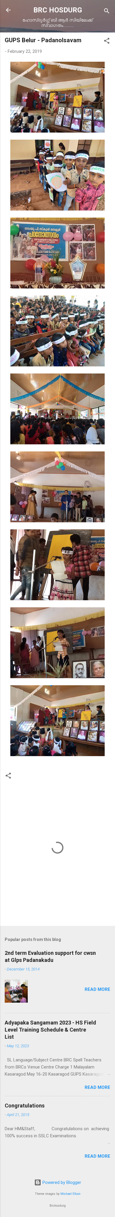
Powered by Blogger (61, 1182)
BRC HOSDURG (57, 10)
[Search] (106, 12)
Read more (97, 989)
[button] (106, 41)
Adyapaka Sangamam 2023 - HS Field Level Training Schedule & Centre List (50, 1029)
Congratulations (25, 1105)
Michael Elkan (70, 1194)
